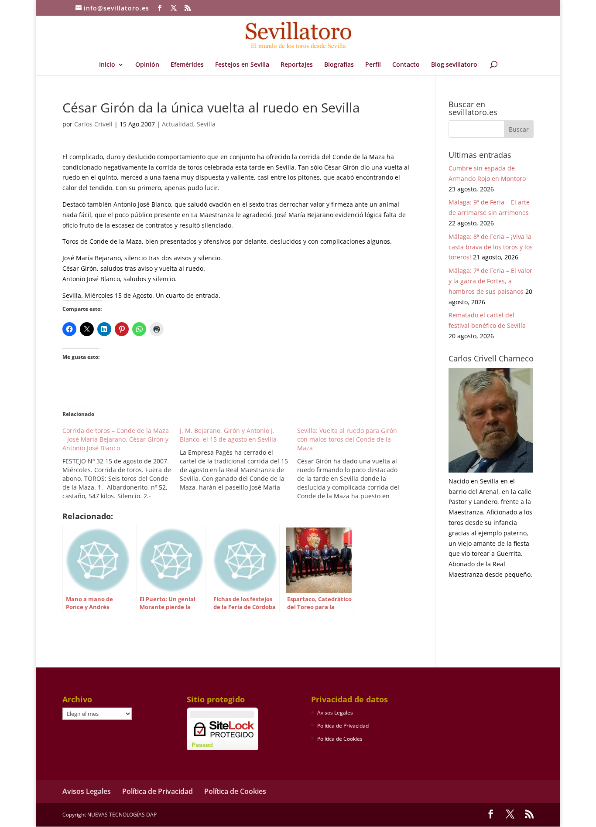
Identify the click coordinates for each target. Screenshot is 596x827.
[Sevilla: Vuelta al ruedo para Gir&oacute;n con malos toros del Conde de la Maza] (355, 463)
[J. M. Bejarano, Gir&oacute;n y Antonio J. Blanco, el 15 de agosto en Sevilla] (238, 459)
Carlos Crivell (93, 124)
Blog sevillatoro (454, 64)
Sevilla (206, 124)
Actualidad (177, 124)
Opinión (147, 64)
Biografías (339, 64)
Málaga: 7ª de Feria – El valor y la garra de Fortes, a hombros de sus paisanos (490, 281)
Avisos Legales (335, 712)
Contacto (406, 64)
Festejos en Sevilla (242, 64)
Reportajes (297, 64)
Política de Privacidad (343, 725)
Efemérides (187, 64)
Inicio (107, 64)
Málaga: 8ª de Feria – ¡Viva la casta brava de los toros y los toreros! (491, 247)
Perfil (373, 64)
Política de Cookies (340, 738)
